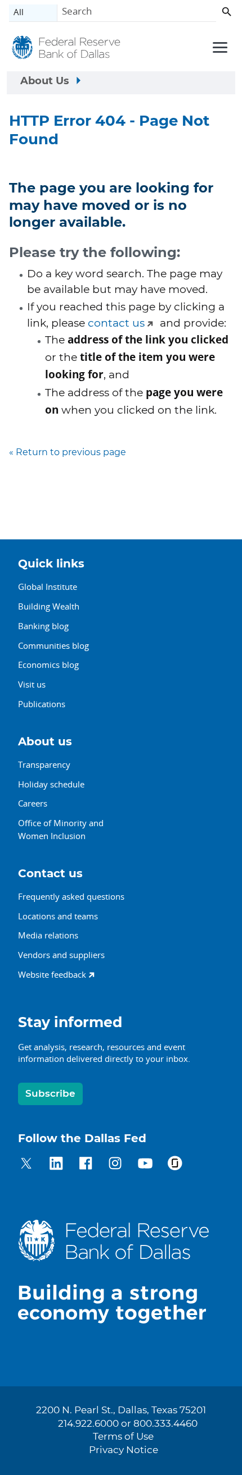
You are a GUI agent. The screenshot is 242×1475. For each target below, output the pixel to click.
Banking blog (43, 625)
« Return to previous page (67, 452)
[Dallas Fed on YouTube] (145, 1165)
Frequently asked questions (71, 896)
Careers (32, 803)
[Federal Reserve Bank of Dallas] (66, 48)
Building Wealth (48, 606)
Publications (41, 703)
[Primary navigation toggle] (218, 46)
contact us (116, 323)
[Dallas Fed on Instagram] (115, 1165)
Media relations (48, 935)
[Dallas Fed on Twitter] (26, 1165)
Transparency (44, 764)
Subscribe (50, 1093)
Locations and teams (58, 916)
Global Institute (47, 586)
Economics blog (48, 664)
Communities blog (53, 645)
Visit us (32, 684)
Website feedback (52, 974)
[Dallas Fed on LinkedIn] (56, 1165)
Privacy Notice (123, 1450)
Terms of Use (123, 1436)
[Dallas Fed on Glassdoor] (175, 1165)
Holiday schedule (51, 784)
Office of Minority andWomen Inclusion (61, 829)
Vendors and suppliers (61, 954)
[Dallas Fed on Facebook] (86, 1165)
